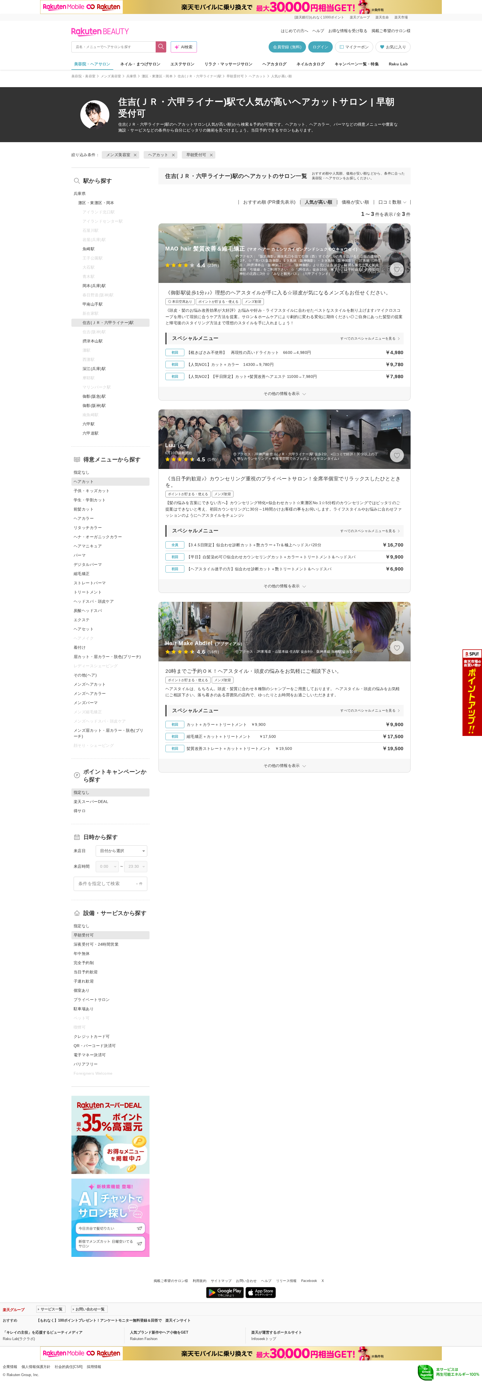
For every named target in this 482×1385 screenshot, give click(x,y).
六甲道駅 (91, 433)
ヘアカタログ (274, 64)
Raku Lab (398, 64)
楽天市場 (401, 17)
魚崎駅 (89, 249)
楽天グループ (360, 17)
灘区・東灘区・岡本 (157, 76)
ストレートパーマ (90, 583)
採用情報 (94, 1367)
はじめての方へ (294, 30)
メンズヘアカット (90, 684)
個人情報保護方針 (35, 1367)
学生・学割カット (90, 500)
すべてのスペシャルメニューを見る (368, 338)
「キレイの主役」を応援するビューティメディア (43, 1332)
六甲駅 (89, 424)
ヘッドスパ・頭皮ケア (94, 601)
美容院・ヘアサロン (92, 64)
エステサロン (182, 64)
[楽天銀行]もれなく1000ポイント (319, 17)
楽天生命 (382, 17)
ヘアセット (84, 629)
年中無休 (82, 953)
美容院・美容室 (83, 76)
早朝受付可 (235, 76)
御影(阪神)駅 (94, 405)
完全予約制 (84, 962)
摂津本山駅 (93, 341)
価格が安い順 (355, 202)
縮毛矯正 (82, 573)
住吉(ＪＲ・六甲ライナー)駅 (199, 76)
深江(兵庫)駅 (94, 368)
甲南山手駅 (93, 304)
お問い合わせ (246, 1281)
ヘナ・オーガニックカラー (98, 537)
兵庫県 (131, 76)
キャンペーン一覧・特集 (357, 64)
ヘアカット (257, 76)
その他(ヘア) (85, 675)
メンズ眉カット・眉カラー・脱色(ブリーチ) (109, 733)
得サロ (80, 811)
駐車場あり (84, 1009)
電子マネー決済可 (90, 1055)
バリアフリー (86, 1064)
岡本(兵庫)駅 (94, 285)
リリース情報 (286, 1281)
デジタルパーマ (88, 564)
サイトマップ (221, 1281)
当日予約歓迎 (86, 972)
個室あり (82, 990)
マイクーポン (357, 47)
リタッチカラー (88, 527)
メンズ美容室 (111, 76)
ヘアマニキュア (88, 546)
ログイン (320, 47)
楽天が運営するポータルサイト (276, 1332)
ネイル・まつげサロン (140, 64)
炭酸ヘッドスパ (88, 610)
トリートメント (88, 592)
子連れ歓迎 (84, 981)
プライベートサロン (92, 999)
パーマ (80, 555)
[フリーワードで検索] (161, 47)
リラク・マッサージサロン (228, 64)
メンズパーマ (86, 702)
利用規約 (199, 1281)
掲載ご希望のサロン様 (391, 30)
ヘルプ (318, 30)
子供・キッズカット (92, 490)
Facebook (309, 1281)
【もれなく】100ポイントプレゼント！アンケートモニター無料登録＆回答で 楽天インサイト (113, 1320)
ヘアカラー (84, 518)
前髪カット (84, 509)
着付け (80, 647)
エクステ (82, 620)
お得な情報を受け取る (347, 30)
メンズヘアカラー (90, 693)
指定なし (82, 472)
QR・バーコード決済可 (95, 1045)
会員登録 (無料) (287, 47)
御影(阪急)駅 (94, 396)
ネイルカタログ (311, 64)
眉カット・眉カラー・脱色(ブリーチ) (107, 656)
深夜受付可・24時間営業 (96, 944)
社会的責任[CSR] (69, 1367)
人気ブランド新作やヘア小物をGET (159, 1332)
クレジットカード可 (92, 1036)
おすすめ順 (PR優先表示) (269, 202)
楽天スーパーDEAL (91, 801)
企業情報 (10, 1367)
